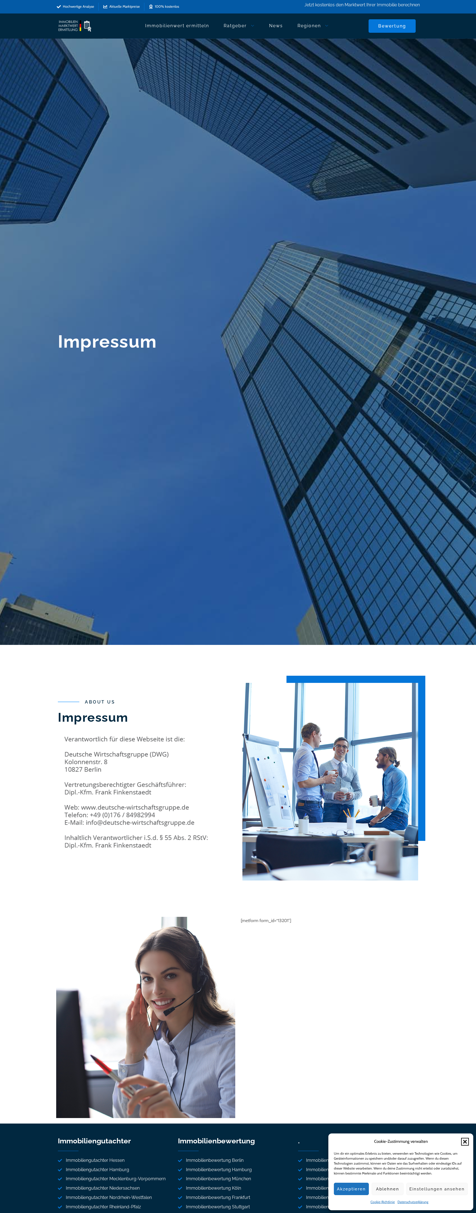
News (276, 25)
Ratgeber (235, 25)
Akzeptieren (351, 1189)
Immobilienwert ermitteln (177, 25)
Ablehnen (387, 1189)
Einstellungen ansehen (437, 1189)
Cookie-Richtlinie (382, 1202)
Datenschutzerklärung (412, 1202)
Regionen (309, 25)
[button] (465, 1141)
